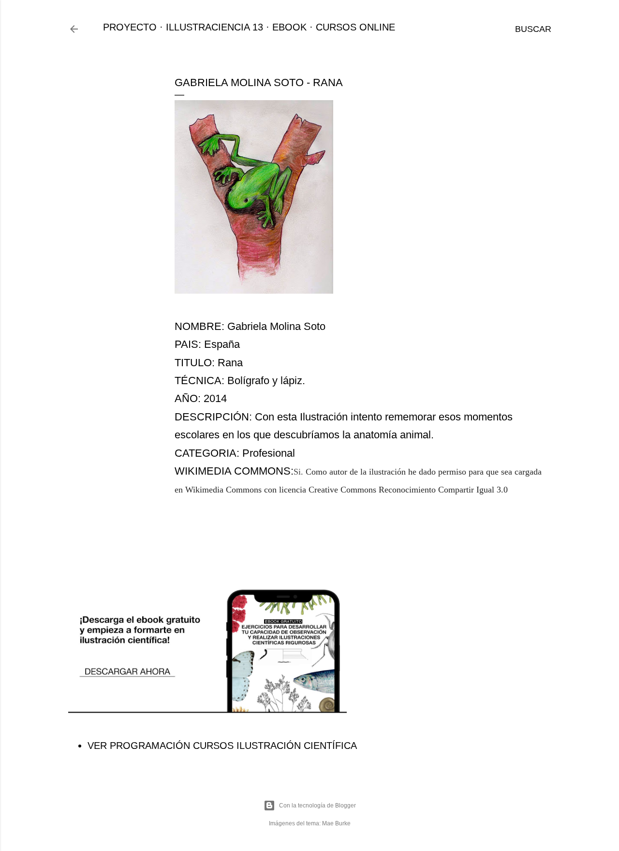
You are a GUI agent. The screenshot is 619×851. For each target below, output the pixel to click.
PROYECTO (130, 27)
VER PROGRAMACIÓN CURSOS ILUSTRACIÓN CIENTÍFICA (222, 745)
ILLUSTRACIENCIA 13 (214, 27)
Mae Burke (336, 823)
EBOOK (289, 27)
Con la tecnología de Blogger (317, 805)
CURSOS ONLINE (355, 27)
